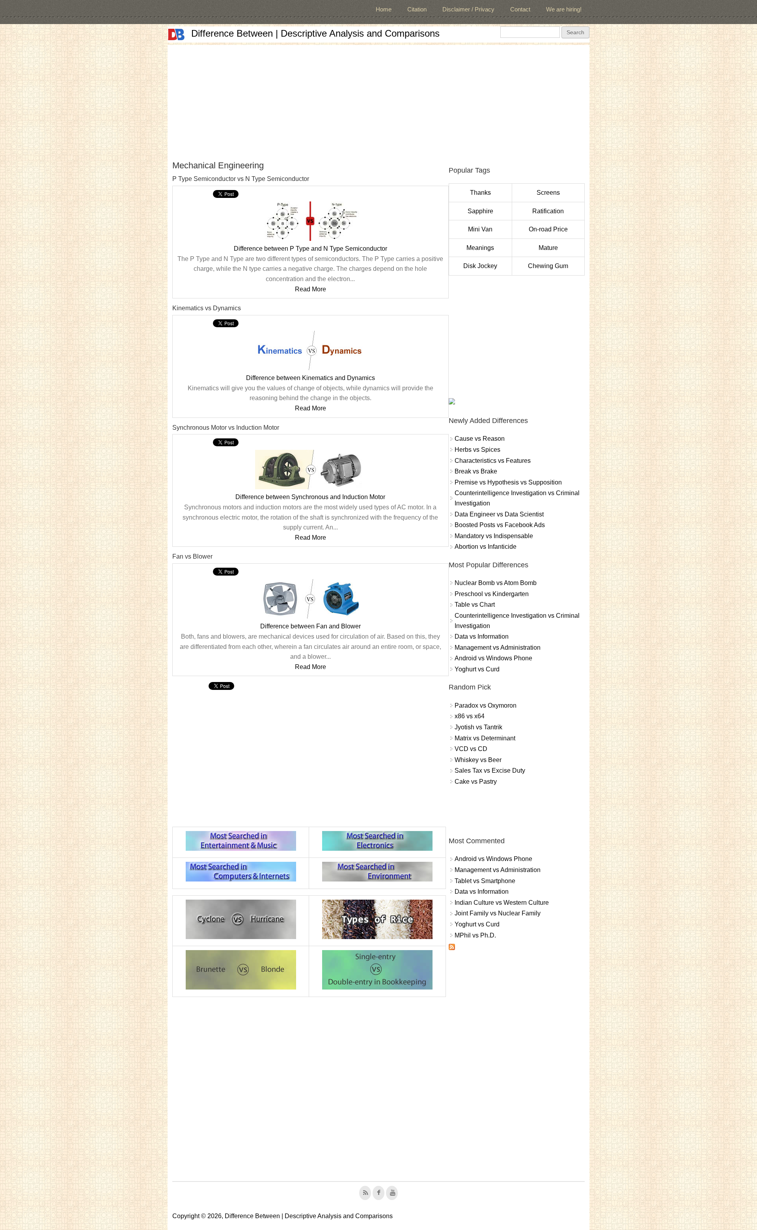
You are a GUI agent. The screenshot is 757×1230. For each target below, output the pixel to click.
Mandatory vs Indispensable (494, 536)
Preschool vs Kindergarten (492, 594)
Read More (310, 289)
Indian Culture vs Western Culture (502, 902)
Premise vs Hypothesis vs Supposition (508, 482)
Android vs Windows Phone (493, 658)
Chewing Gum (548, 266)
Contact (520, 9)
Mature (548, 247)
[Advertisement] (378, 100)
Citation (417, 9)
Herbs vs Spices (477, 449)
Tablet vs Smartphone (485, 881)
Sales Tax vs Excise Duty (490, 770)
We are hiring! (564, 9)
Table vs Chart (475, 604)
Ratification (548, 211)
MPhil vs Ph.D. (475, 935)
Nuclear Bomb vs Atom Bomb (496, 583)
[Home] (176, 34)
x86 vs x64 (470, 716)
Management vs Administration (498, 647)
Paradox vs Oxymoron (485, 705)
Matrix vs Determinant (485, 738)
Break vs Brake (476, 471)
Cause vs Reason (480, 438)
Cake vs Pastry (476, 781)
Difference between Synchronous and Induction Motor (310, 497)
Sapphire (480, 211)
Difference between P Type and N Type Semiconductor (310, 248)
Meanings (480, 247)
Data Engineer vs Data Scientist (499, 514)
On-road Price (548, 229)
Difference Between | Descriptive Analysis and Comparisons (315, 33)
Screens (548, 192)
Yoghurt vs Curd (477, 669)
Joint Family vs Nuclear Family (498, 913)
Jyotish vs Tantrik (478, 727)
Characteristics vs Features (493, 460)
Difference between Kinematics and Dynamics (310, 378)
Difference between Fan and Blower (310, 626)
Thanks (480, 192)
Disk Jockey (480, 266)
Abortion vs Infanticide (485, 546)
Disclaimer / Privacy (468, 9)
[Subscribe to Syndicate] (452, 948)
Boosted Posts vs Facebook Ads (500, 525)
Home (384, 9)
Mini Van (480, 229)
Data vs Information (482, 636)
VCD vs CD (471, 748)
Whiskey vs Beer (478, 760)
